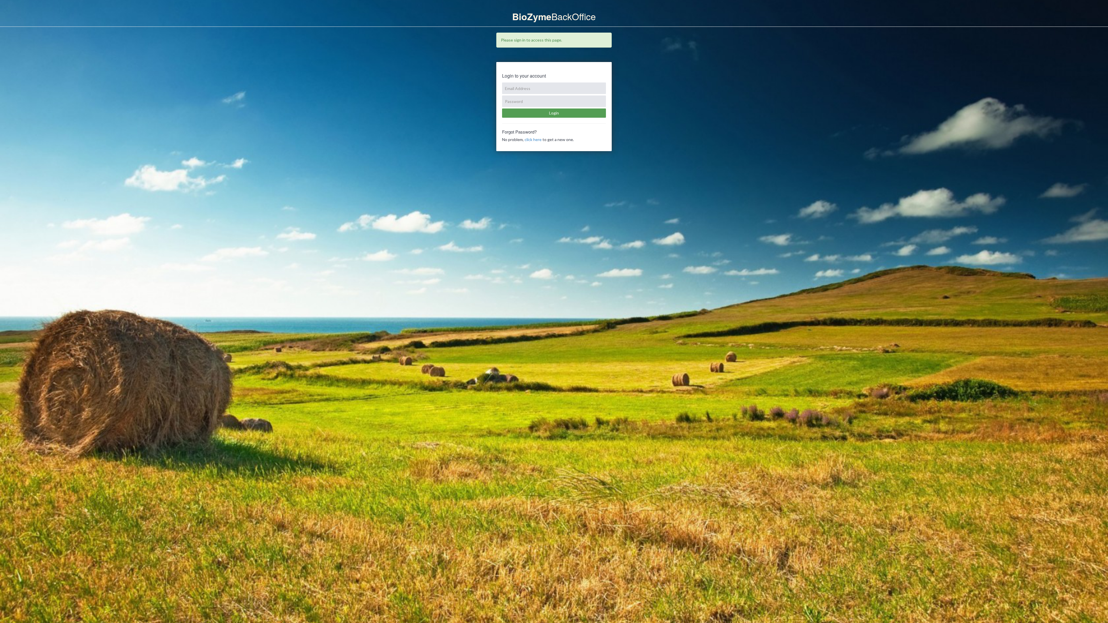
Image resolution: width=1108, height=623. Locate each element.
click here (533, 139)
